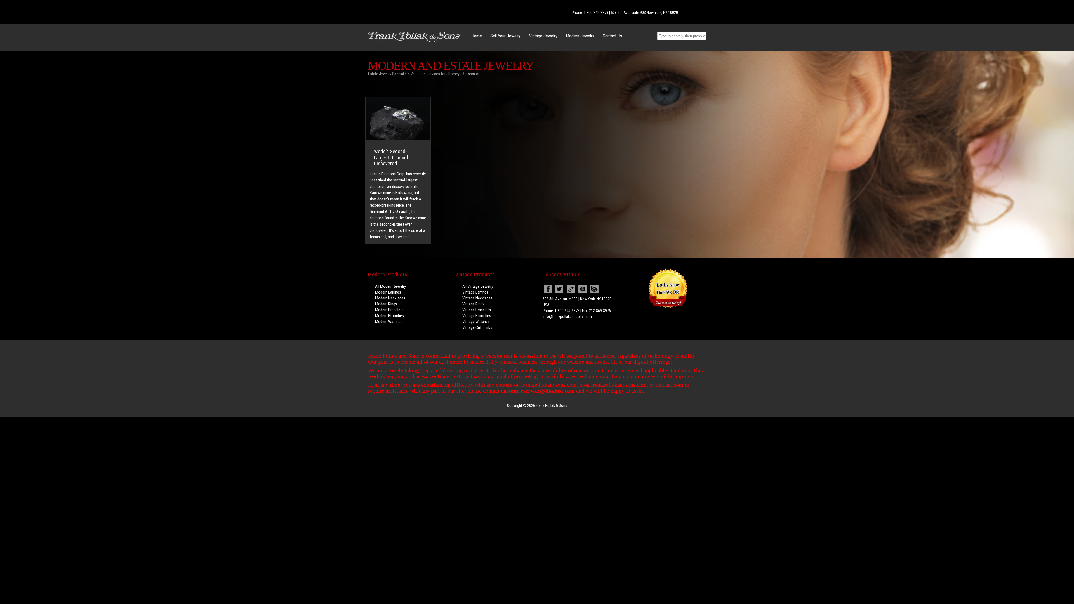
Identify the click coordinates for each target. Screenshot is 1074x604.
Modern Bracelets (389, 309)
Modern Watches (388, 321)
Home (476, 36)
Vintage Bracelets (476, 309)
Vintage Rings (473, 303)
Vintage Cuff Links (477, 327)
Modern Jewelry (580, 36)
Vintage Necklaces (477, 298)
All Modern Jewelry (390, 286)
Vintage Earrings (475, 292)
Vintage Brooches (476, 315)
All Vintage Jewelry (477, 286)
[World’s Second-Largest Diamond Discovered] (398, 118)
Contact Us (612, 36)
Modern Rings (386, 303)
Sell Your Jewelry (505, 36)
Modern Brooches (389, 315)
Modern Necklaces (390, 298)
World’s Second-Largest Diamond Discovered (391, 157)
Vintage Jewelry (543, 36)
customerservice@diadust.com (538, 391)
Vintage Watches (476, 321)
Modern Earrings (388, 292)
